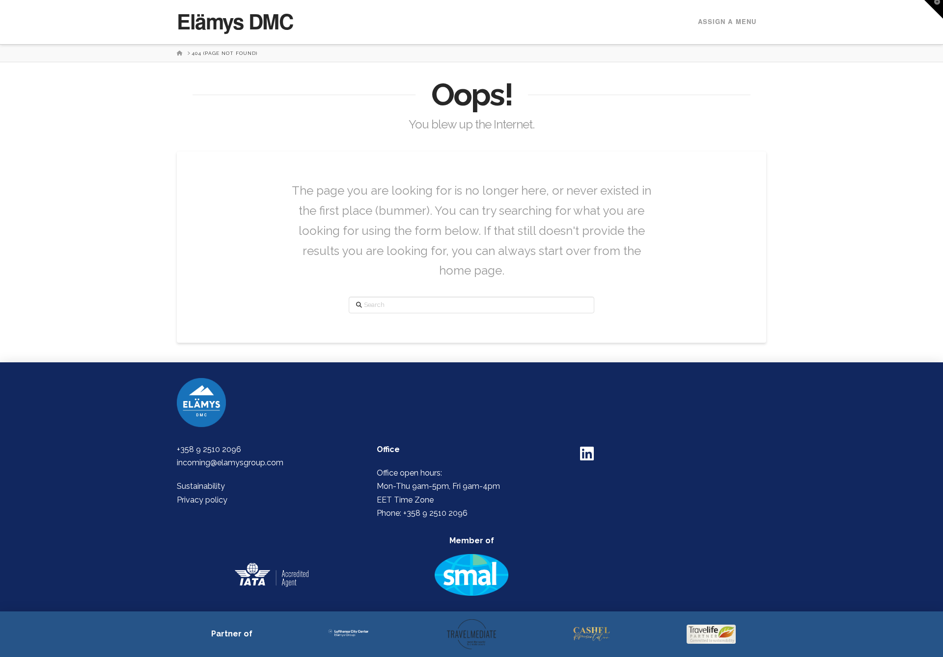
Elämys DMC (235, 21)
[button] (933, 9)
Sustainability (201, 486)
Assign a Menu (727, 21)
